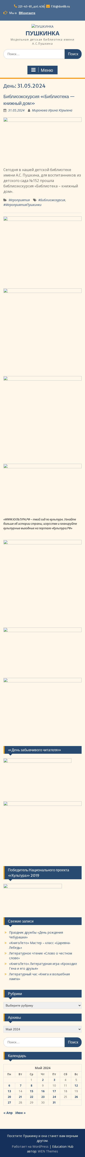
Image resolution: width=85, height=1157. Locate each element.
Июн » (20, 1113)
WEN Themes (48, 1151)
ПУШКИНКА (43, 33)
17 (54, 1091)
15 (31, 1091)
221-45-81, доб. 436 (31, 6)
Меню (47, 70)
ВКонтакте (27, 13)
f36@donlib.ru (60, 6)
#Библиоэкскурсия (51, 200)
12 (76, 1085)
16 (42, 1091)
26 (76, 1097)
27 (9, 1102)
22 (31, 1097)
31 (54, 1102)
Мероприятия (19, 200)
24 (54, 1097)
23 (42, 1097)
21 (20, 1097)
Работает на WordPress (30, 1146)
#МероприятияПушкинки (22, 205)
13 (9, 1091)
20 (9, 1097)
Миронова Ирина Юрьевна (52, 110)
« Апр (8, 1113)
